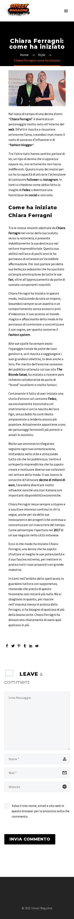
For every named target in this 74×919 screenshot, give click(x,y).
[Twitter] (13, 645)
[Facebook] (7, 645)
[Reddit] (36, 645)
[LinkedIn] (30, 645)
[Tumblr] (25, 645)
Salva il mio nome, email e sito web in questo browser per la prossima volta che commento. (40, 811)
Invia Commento (29, 839)
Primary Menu (66, 11)
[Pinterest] (19, 645)
